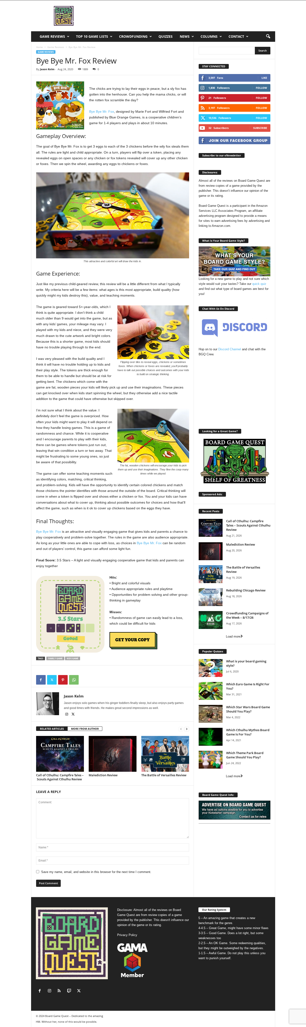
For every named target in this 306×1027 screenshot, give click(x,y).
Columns (209, 36)
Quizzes (165, 36)
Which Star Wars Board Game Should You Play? (248, 709)
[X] (52, 680)
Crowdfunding (133, 36)
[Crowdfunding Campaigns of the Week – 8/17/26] (211, 620)
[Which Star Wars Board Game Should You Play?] (211, 714)
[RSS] (60, 991)
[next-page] (186, 728)
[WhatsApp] (74, 680)
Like (264, 78)
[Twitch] (70, 991)
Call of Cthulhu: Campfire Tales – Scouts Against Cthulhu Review (60, 777)
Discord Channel (229, 349)
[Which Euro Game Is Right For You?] (211, 691)
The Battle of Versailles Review (163, 775)
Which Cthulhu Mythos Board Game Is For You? (247, 732)
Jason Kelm (47, 69)
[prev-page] (181, 728)
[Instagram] (67, 714)
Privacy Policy (127, 935)
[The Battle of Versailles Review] (165, 754)
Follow (261, 88)
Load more (233, 636)
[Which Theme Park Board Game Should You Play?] (211, 760)
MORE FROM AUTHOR (85, 728)
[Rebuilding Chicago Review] (211, 597)
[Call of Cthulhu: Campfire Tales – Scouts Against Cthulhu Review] (60, 754)
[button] (268, 36)
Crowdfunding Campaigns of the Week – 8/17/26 (247, 615)
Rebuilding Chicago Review (246, 590)
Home (39, 47)
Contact (236, 36)
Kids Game (72, 658)
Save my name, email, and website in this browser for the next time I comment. (96, 872)
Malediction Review (103, 775)
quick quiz (259, 284)
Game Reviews (52, 36)
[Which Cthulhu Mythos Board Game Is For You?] (211, 737)
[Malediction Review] (113, 754)
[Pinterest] (63, 680)
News (185, 36)
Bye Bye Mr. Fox (101, 111)
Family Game (55, 658)
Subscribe (260, 128)
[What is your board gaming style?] (211, 668)
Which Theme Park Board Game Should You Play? (244, 755)
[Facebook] (41, 680)
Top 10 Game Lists (92, 36)
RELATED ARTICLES (52, 728)
